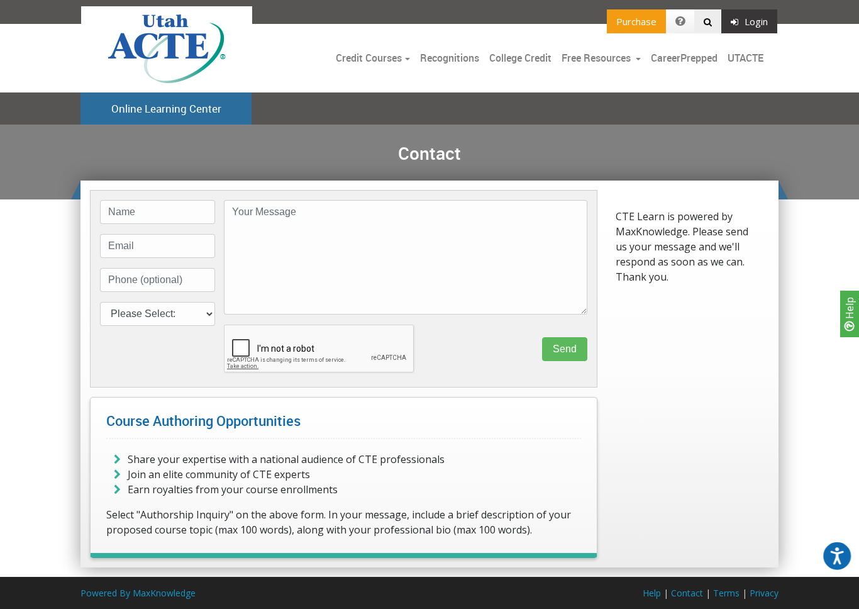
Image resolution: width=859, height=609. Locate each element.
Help (849, 309)
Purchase (636, 21)
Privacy (764, 593)
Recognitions (449, 58)
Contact (687, 593)
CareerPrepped (684, 58)
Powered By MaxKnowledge (138, 593)
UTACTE (745, 58)
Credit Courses (369, 58)
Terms (726, 593)
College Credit (520, 58)
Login (756, 21)
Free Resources (596, 58)
